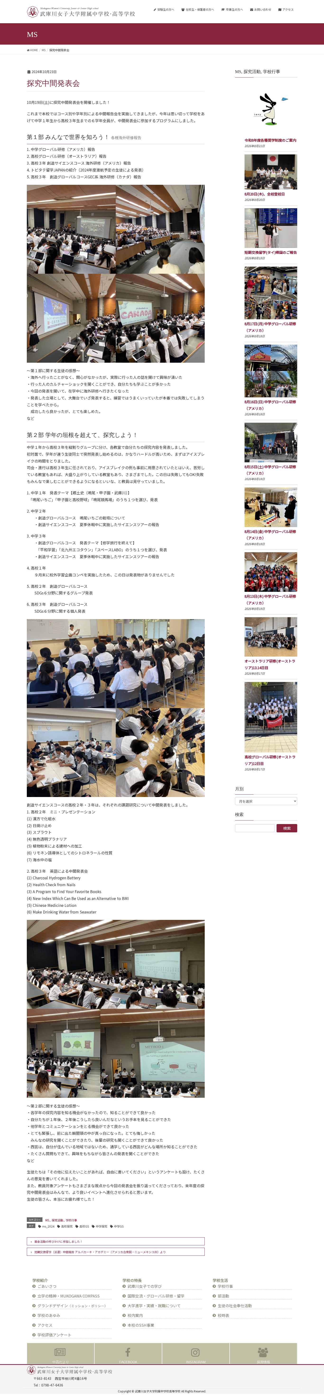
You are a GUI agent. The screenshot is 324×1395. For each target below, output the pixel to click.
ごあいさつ (46, 1286)
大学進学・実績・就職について (154, 1305)
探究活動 (57, 1220)
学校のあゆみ (48, 1315)
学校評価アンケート (54, 1335)
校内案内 (135, 1315)
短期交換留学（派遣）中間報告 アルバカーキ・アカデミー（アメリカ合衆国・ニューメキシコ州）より (100, 1252)
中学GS (119, 1226)
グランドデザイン (72, 1305)
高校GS (84, 1226)
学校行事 (71, 1220)
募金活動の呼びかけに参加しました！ (58, 1241)
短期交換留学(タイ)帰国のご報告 (271, 252)
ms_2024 (48, 1226)
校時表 (223, 1315)
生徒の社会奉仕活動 (235, 1305)
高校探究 (67, 1226)
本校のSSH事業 (141, 1325)
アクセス (44, 1325)
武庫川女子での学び (145, 1286)
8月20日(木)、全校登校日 (265, 193)
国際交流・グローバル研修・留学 (156, 1296)
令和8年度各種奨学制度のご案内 (270, 140)
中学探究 (101, 1226)
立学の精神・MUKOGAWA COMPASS (68, 1296)
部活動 (223, 1296)
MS (47, 1220)
